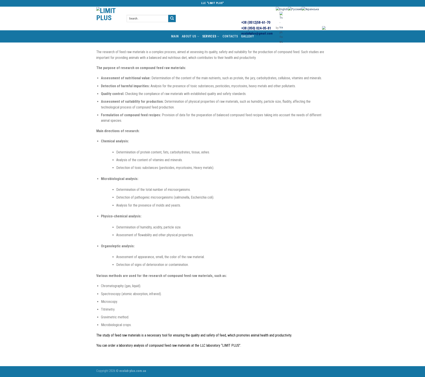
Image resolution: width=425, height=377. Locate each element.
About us (189, 36)
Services (209, 36)
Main (175, 36)
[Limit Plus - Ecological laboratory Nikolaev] (108, 18)
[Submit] (172, 18)
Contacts (230, 36)
